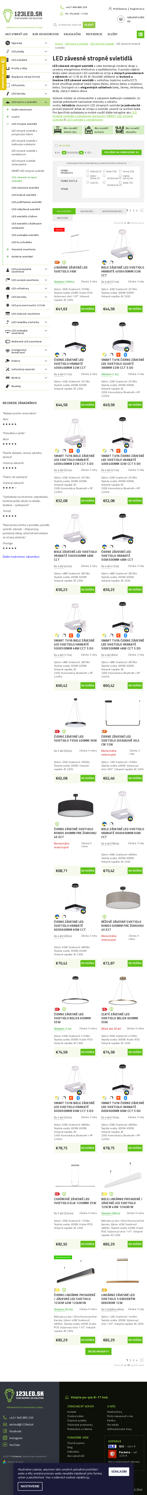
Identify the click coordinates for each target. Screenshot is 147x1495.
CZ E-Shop (136, 1489)
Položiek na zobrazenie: (122, 152)
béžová (95, 171)
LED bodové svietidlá (24, 195)
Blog (69, 1447)
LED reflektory (20, 288)
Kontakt (71, 1412)
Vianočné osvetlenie (23, 249)
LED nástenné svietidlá (25, 187)
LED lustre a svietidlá (24, 102)
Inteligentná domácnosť (18, 351)
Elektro (15, 361)
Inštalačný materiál (23, 369)
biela (111, 171)
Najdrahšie (86, 211)
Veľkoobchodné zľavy (119, 1429)
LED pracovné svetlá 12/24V (28, 305)
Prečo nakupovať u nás (120, 1416)
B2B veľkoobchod (46, 34)
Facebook (15, 1431)
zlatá (127, 182)
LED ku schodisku (22, 242)
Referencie (94, 34)
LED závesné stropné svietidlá (24, 179)
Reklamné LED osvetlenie (26, 341)
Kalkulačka (72, 34)
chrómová (112, 177)
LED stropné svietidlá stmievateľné (23, 162)
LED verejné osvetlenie (25, 280)
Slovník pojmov (76, 1443)
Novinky (16, 386)
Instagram (15, 1438)
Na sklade (64, 145)
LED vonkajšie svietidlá (25, 235)
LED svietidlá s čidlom (24, 216)
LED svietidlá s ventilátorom (85, 119)
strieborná (112, 184)
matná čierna (127, 176)
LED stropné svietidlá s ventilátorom (24, 152)
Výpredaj (16, 43)
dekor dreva (95, 176)
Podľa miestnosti (22, 109)
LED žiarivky (18, 93)
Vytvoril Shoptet (15, 1461)
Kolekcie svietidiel (22, 256)
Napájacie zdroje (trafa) (25, 77)
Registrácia (137, 9)
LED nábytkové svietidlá (26, 209)
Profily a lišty (19, 68)
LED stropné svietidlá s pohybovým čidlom (24, 132)
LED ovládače (19, 60)
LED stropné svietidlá (24, 124)
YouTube (14, 1445)
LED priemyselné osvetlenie (21, 270)
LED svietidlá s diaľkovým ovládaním (27, 226)
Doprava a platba (76, 1420)
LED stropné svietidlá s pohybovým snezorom (95, 114)
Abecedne (62, 218)
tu (87, 1477)
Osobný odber (75, 1416)
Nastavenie (30, 1486)
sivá (94, 182)
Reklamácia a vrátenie (79, 1429)
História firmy (114, 1412)
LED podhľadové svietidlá (27, 202)
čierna (128, 171)
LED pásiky (17, 51)
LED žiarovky (18, 297)
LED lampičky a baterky (25, 322)
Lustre (16, 116)
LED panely (18, 85)
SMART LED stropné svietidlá (28, 171)
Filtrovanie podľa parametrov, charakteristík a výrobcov (97, 163)
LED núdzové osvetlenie (25, 313)
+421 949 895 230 (21, 1417)
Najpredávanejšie (112, 211)
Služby (113, 34)
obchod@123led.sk (21, 1424)
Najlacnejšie (64, 211)
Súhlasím (119, 1471)
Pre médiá (113, 1425)
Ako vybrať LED (16, 34)
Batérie (15, 377)
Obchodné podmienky (80, 1425)
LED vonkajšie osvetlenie (19, 332)
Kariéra (111, 1420)
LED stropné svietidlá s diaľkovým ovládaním (24, 142)
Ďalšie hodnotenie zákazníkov (21, 556)
